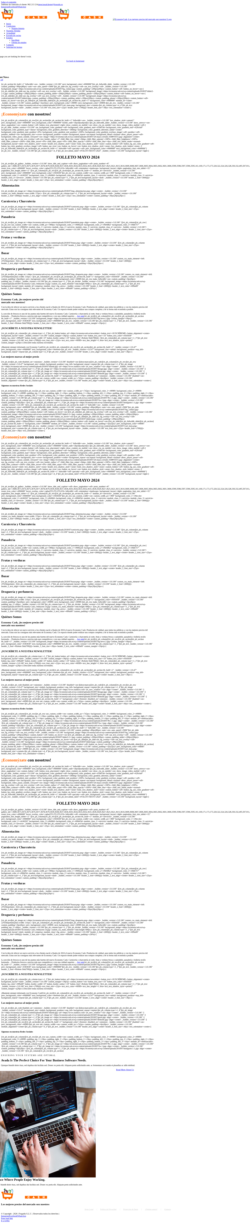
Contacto (167, 1209)
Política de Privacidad (108, 1209)
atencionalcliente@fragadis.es (50, 4)
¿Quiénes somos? (151, 1209)
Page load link (7, 1218)
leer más (80, 316)
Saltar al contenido (8, 2)
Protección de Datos (130, 1209)
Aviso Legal (89, 1209)
